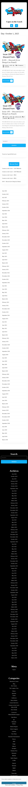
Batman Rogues (14, 726)
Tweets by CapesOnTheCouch (9, 154)
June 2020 (4, 361)
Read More (8, 81)
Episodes (14, 693)
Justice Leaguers (14, 729)
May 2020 (4, 364)
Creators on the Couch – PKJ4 (9, 175)
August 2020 (5, 354)
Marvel (14, 746)
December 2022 (6, 272)
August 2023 (5, 249)
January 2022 (5, 305)
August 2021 (5, 318)
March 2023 (5, 263)
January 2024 (5, 233)
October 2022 (5, 279)
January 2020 (5, 377)
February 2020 (5, 374)
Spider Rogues (14, 758)
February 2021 (5, 338)
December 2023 (6, 236)
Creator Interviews (14, 702)
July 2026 (4, 191)
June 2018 (4, 430)
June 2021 (4, 325)
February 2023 (5, 266)
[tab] (11, 25)
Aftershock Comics (14, 681)
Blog (14, 683)
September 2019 (6, 390)
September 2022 (6, 282)
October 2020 (5, 348)
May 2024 (4, 220)
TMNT (14, 768)
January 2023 (5, 269)
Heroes (14, 739)
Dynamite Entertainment (14, 736)
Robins (14, 723)
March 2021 (5, 335)
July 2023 (4, 253)
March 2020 (5, 371)
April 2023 (4, 259)
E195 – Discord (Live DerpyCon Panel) (11, 181)
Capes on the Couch (14, 22)
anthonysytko (18, 116)
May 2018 (4, 433)
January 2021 (5, 341)
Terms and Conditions (10, 785)
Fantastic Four (14, 750)
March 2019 (5, 403)
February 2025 (5, 200)
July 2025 (4, 197)
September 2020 (6, 351)
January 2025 (5, 204)
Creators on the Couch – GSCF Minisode (11, 168)
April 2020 (4, 367)
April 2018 (4, 436)
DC (14, 719)
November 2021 (6, 308)
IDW (14, 741)
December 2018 (6, 413)
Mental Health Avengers (14, 714)
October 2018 (5, 420)
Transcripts (14, 773)
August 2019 (5, 394)
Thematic (14, 765)
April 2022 (4, 295)
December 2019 (6, 380)
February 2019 (5, 407)
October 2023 (5, 243)
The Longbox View (14, 688)
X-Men (14, 760)
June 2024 (4, 217)
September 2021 (6, 315)
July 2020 (4, 357)
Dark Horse (14, 717)
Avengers (14, 748)
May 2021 (4, 328)
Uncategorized (14, 775)
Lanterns (14, 731)
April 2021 (4, 331)
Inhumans (14, 753)
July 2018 (4, 426)
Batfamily (14, 721)
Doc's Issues (14, 685)
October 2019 (5, 387)
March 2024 (5, 227)
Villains (14, 770)
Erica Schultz (14, 709)
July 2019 (4, 397)
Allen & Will (14, 707)
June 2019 (4, 400)
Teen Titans (14, 733)
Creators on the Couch (14, 705)
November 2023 (6, 240)
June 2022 (4, 289)
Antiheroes (14, 698)
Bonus (14, 691)
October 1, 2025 (8, 65)
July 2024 (4, 213)
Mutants (14, 755)
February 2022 (5, 302)
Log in (14, 669)
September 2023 (6, 246)
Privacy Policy (19, 785)
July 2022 (4, 285)
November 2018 (6, 416)
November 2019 (6, 384)
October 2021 (5, 312)
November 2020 (6, 344)
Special (14, 763)
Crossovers (14, 712)
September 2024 (6, 210)
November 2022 (6, 276)
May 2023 (4, 256)
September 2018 (6, 423)
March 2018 (5, 439)
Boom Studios (14, 700)
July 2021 (4, 321)
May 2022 (4, 292)
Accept (14, 783)
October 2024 (5, 207)
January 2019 (5, 410)
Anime (14, 695)
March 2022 (5, 299)
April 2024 (4, 223)
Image (14, 744)
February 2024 (5, 230)
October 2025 (5, 194)
